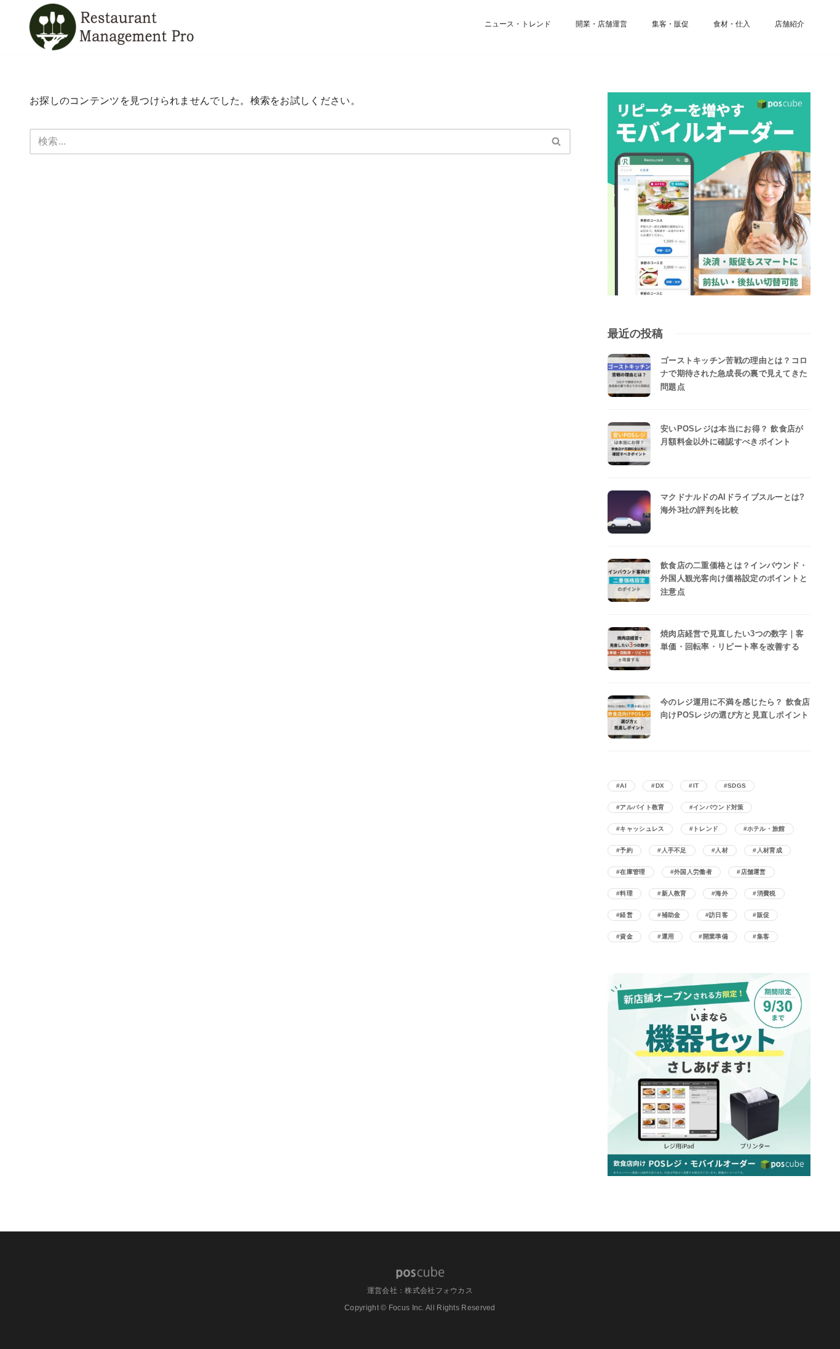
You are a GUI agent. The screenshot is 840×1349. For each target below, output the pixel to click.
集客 (763, 936)
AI (623, 785)
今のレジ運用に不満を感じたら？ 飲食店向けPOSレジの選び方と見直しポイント (735, 708)
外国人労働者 (693, 871)
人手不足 (674, 850)
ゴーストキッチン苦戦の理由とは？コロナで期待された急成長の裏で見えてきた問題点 (733, 373)
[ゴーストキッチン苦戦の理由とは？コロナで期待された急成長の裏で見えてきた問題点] (629, 375)
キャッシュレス (642, 828)
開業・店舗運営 (601, 24)
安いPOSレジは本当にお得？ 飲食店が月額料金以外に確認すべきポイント (732, 435)
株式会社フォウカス (439, 1290)
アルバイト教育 (642, 807)
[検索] (557, 141)
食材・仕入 (731, 24)
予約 (626, 850)
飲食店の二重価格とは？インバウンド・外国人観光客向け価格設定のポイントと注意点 (733, 578)
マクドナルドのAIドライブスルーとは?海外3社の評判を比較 (732, 503)
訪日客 (718, 914)
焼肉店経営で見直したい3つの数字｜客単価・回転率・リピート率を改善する (732, 640)
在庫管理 (632, 871)
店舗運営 (753, 871)
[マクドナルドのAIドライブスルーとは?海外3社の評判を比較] (629, 512)
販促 (763, 914)
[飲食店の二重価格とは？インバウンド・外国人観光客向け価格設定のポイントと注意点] (629, 580)
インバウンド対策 (718, 807)
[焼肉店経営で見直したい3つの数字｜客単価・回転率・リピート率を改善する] (629, 648)
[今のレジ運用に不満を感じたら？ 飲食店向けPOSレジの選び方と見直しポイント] (629, 717)
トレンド (705, 828)
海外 (721, 893)
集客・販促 (670, 24)
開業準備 (715, 936)
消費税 (766, 893)
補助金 (671, 914)
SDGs (736, 785)
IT (696, 785)
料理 (626, 893)
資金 (626, 936)
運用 (668, 936)
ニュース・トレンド (518, 24)
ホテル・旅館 (766, 828)
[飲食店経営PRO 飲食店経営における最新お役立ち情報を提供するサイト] (109, 27)
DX (660, 785)
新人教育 (674, 893)
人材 (721, 850)
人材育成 (769, 850)
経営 (626, 914)
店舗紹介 (789, 24)
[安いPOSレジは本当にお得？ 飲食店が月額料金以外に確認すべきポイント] (629, 443)
